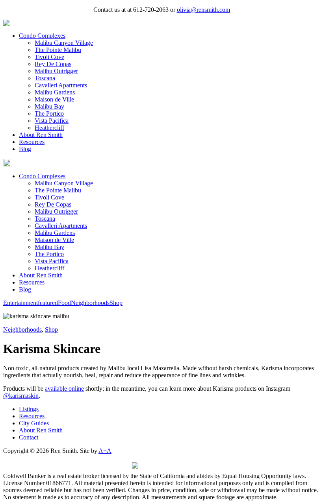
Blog (25, 149)
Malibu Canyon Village (64, 42)
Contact (28, 437)
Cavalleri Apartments (61, 85)
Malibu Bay (49, 106)
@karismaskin (21, 395)
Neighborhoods (90, 302)
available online (64, 388)
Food (64, 302)
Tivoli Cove (49, 57)
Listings (29, 409)
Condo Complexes (42, 35)
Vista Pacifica (52, 120)
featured (48, 302)
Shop (116, 302)
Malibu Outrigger (56, 71)
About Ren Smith (41, 134)
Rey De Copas (53, 64)
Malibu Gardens (55, 92)
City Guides (34, 423)
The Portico (49, 113)
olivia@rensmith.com (203, 9)
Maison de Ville (54, 99)
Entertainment (20, 302)
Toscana (45, 78)
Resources (32, 141)
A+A (104, 450)
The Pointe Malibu (58, 49)
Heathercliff (49, 127)
